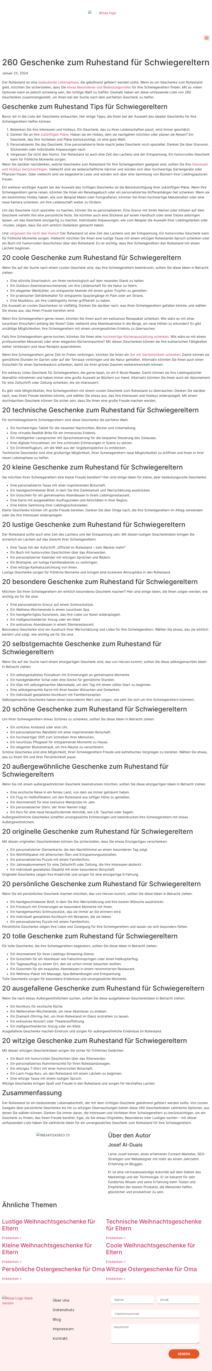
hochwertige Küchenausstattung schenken (136, 336)
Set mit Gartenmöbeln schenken (155, 354)
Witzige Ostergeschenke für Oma (151, 1269)
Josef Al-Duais (125, 1145)
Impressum (63, 1328)
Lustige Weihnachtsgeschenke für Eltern (48, 1225)
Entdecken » (12, 1238)
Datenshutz (63, 1309)
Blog (57, 1319)
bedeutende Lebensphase (58, 82)
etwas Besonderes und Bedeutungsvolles (99, 87)
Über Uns (61, 1300)
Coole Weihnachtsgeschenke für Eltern (150, 1249)
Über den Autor (129, 1135)
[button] (206, 37)
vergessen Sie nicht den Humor (34, 233)
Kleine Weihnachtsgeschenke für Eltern (47, 1249)
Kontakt (60, 1338)
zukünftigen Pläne (55, 134)
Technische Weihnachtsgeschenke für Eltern (153, 1225)
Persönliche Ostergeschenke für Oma (53, 1269)
